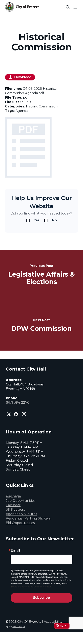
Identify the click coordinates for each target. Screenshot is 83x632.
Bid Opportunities (20, 523)
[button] (76, 7)
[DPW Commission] (41, 325)
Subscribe (41, 598)
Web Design (18, 626)
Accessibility (53, 622)
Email (15, 550)
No (54, 220)
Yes (36, 220)
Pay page (13, 496)
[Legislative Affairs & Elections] (41, 275)
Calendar (13, 505)
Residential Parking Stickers (28, 518)
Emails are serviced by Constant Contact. (31, 586)
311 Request (15, 509)
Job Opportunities (20, 501)
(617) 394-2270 (17, 402)
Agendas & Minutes (21, 514)
